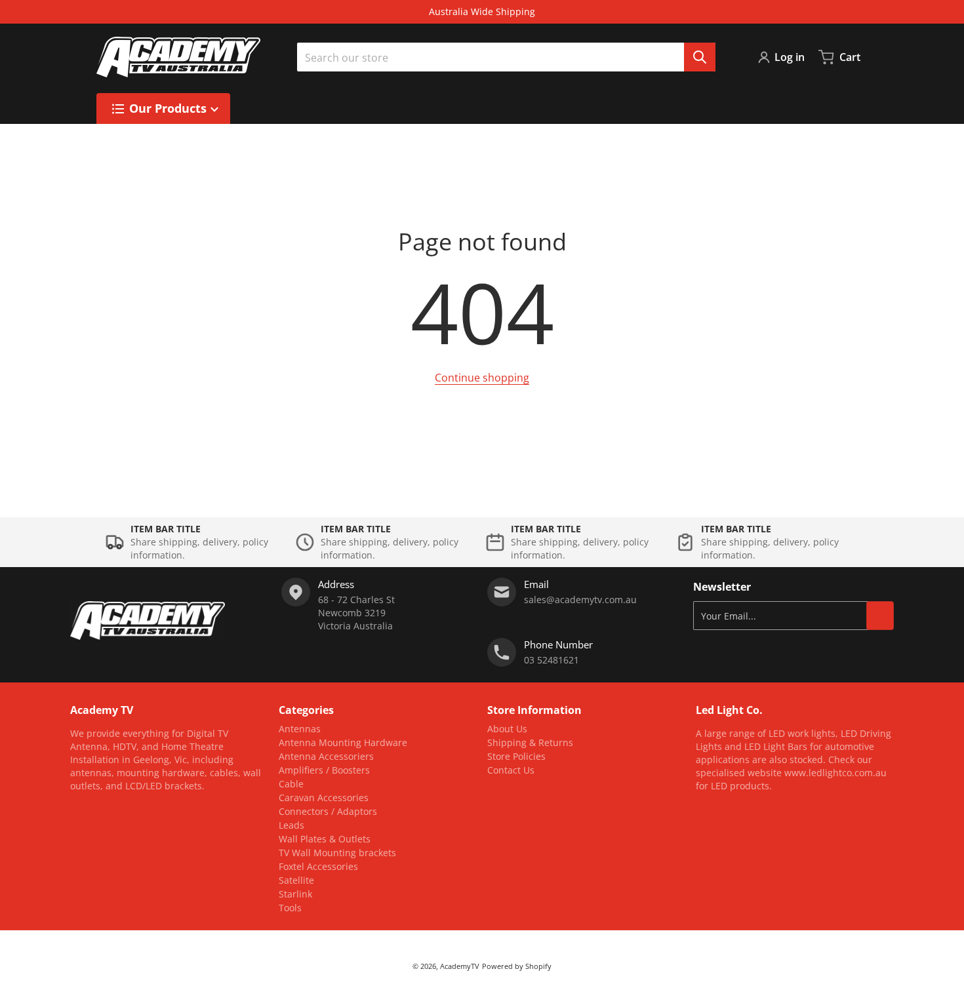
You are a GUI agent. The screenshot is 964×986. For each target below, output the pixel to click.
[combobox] (506, 57)
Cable (291, 784)
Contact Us (510, 770)
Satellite (296, 880)
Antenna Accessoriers (326, 756)
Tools (290, 907)
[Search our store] (699, 57)
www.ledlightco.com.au (835, 772)
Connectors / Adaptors (328, 811)
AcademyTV (459, 966)
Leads (291, 825)
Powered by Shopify (517, 966)
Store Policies (516, 756)
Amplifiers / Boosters (324, 770)
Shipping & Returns (530, 742)
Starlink (295, 894)
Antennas (300, 728)
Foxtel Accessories (318, 866)
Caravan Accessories (324, 797)
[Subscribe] (880, 615)
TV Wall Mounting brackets (337, 852)
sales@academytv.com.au (580, 599)
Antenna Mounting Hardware (343, 742)
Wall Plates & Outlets (325, 839)
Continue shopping (482, 377)
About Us (507, 728)
